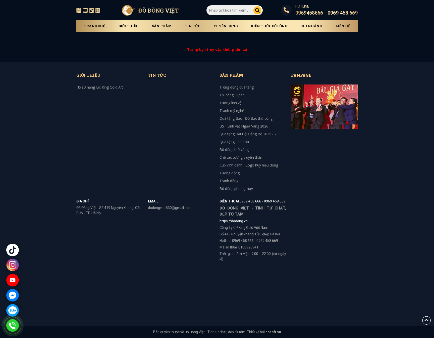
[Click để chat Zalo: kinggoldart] (12, 310)
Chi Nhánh (311, 26)
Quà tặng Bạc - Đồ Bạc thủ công (246, 118)
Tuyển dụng (225, 26)
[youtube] (85, 10)
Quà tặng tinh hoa (234, 141)
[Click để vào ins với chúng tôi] (12, 265)
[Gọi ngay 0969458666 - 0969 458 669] (12, 325)
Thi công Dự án (232, 95)
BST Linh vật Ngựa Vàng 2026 (244, 126)
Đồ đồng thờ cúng (234, 149)
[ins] (97, 10)
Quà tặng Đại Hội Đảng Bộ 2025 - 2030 (251, 134)
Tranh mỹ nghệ (232, 110)
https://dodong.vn (234, 221)
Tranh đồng (229, 180)
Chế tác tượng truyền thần (241, 157)
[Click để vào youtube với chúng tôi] (12, 280)
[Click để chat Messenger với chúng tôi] (12, 295)
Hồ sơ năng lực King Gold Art (99, 87)
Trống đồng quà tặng (237, 87)
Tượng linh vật (231, 102)
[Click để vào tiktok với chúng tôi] (12, 250)
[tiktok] (91, 10)
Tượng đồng (230, 173)
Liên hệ (343, 26)
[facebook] (324, 106)
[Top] (426, 320)
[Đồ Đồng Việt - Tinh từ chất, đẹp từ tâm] (150, 10)
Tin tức (192, 26)
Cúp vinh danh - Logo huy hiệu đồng (249, 165)
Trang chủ (94, 26)
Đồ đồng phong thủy (236, 188)
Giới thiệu (129, 26)
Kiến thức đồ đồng (269, 26)
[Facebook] (78, 10)
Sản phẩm (162, 26)
